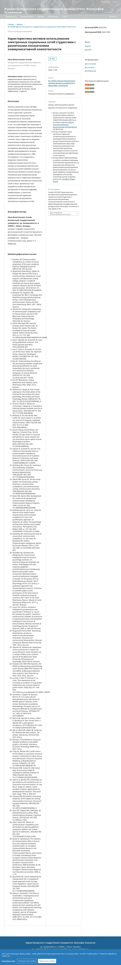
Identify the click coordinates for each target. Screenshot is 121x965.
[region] (60, 957)
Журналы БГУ (11, 16)
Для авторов (89, 67)
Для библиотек (90, 71)
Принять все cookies (47, 961)
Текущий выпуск (27, 16)
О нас (64, 16)
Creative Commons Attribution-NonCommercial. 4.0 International (65, 124)
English (88, 46)
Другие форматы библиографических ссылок (60, 213)
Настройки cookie (8, 961)
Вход (115, 2)
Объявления (53, 16)
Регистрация (105, 2)
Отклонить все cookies (27, 961)
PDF (53, 59)
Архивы (41, 16)
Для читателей (90, 64)
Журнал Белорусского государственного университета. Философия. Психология (54, 10)
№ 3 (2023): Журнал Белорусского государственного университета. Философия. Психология (42, 27)
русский (88, 49)
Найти (114, 16)
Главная (11, 24)
